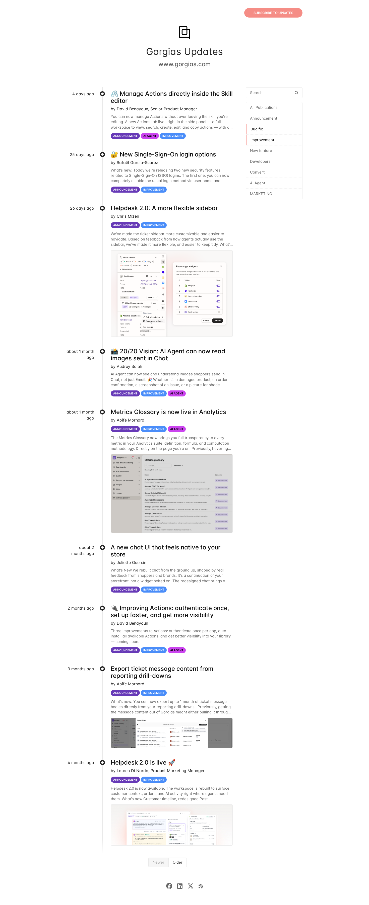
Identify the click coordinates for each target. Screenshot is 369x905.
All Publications (264, 107)
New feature (261, 150)
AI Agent (257, 183)
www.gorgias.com (184, 64)
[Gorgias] (184, 33)
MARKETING (261, 193)
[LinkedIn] (182, 885)
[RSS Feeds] (201, 885)
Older (177, 862)
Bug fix (257, 129)
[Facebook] (171, 885)
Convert (257, 172)
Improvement (262, 139)
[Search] (296, 93)
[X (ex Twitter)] (193, 885)
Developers (260, 161)
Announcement (263, 118)
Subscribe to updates (273, 13)
